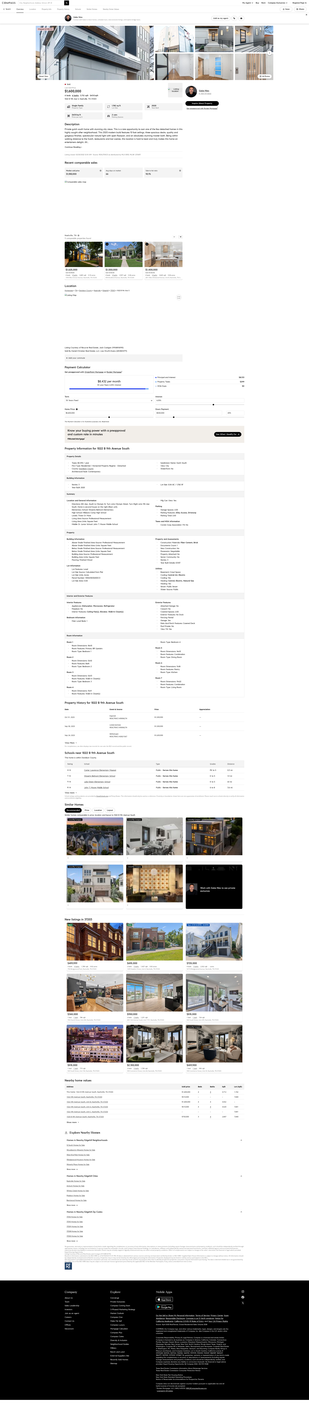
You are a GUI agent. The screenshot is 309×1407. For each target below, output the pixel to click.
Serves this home (170, 770)
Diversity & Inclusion (118, 1340)
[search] (66, 2)
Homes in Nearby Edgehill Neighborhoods (87, 1140)
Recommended (73, 810)
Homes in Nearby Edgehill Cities (82, 1176)
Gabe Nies (77, 17)
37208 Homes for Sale (75, 1231)
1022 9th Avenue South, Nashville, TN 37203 (84, 1097)
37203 (93, 99)
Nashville (97, 291)
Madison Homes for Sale (76, 1196)
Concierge (114, 1298)
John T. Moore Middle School (96, 787)
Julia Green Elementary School (97, 782)
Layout (110, 810)
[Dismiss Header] (306, 14)
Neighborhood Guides (119, 1344)
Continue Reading (73, 147)
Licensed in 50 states (165, 1391)
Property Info (46, 9)
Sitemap (113, 1363)
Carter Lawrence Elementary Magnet (100, 770)
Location (32, 9)
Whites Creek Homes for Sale (78, 1191)
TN (76, 291)
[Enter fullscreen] (179, 297)
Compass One (116, 1317)
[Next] (269, 53)
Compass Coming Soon (120, 1305)
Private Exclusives (117, 1302)
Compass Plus (116, 1332)
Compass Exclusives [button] (276, 3)
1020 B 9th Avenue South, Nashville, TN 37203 (85, 1117)
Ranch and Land (117, 1352)
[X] (242, 1302)
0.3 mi (229, 770)
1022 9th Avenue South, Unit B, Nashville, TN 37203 (87, 1102)
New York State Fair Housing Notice (169, 1375)
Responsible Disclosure (175, 1318)
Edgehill (106, 291)
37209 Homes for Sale (75, 1227)
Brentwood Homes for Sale (77, 1200)
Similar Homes (92, 9)
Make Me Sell (116, 1321)
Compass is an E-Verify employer (200, 1318)
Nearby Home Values (111, 9)
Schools (78, 9)
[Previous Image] (68, 254)
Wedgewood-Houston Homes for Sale (81, 1160)
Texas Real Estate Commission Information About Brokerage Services (181, 1368)
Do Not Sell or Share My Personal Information (175, 1315)
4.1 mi (229, 782)
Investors (68, 1309)
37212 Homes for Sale (75, 1217)
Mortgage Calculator (119, 1329)
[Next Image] (100, 254)
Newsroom (69, 1329)
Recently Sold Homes (119, 1359)
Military (113, 1348)
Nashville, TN (85, 99)
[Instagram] (242, 1291)
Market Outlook (117, 1313)
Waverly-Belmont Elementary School (99, 776)
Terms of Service (202, 1315)
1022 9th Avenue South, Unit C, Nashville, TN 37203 (87, 1112)
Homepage (69, 291)
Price (87, 810)
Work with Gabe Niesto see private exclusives (217, 889)
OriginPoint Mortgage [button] (94, 372)
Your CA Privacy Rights (218, 1321)
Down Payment (162, 409)
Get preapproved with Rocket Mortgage (202, 108)
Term (67, 396)
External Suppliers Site (119, 1356)
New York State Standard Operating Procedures (174, 1377)
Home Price (70, 409)
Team (67, 1302)
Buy (257, 3)
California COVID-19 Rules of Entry (189, 1321)
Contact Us (69, 1321)
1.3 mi (229, 776)
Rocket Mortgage (114, 372)
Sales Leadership (72, 1305)
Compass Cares (117, 1336)
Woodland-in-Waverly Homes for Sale (81, 1150)
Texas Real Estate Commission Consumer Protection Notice (178, 1371)
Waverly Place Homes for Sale (78, 1165)
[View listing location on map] (175, 90)
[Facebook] (242, 1297)
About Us (69, 1298)
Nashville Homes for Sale (76, 1181)
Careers (68, 1317)
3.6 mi (229, 787)
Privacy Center (217, 1315)
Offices (68, 1325)
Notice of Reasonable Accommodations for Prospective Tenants (180, 1379)
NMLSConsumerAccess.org (196, 1388)
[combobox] (41, 3)
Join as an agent (72, 1313)
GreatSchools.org (102, 796)
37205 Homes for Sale (75, 1236)
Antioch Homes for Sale (75, 1186)
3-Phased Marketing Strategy (122, 1309)
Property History (63, 9)
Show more (71, 1169)
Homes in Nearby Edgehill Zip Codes (84, 1212)
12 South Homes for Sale (76, 1145)
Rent (263, 3)
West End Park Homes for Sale (78, 1155)
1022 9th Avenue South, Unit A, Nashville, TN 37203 (87, 1107)
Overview (20, 9)
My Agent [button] (246, 3)
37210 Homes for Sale (75, 1222)
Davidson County (85, 291)
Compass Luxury (117, 1325)
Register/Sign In (300, 3)
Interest (158, 396)
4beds (68, 95)
